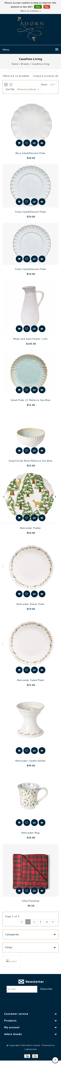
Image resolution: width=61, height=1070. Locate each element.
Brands (25, 63)
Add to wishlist (26, 143)
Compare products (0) (45, 75)
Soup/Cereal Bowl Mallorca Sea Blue (30, 460)
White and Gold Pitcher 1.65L (30, 338)
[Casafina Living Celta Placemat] (30, 870)
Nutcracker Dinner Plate (30, 604)
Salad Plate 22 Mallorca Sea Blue (30, 400)
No (46, 7)
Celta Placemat (30, 900)
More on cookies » (31, 11)
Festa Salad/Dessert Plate (30, 211)
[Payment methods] (27, 1055)
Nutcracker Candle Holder (30, 760)
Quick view (42, 143)
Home (15, 63)
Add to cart (19, 143)
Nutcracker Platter (30, 528)
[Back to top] (55, 1060)
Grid (6, 85)
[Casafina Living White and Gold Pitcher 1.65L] (30, 307)
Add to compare (34, 143)
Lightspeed (31, 1049)
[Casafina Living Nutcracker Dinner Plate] (30, 569)
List (11, 85)
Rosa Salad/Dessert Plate (30, 153)
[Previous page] (21, 921)
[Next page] (53, 921)
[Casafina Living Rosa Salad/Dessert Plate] (30, 124)
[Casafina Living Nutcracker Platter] (30, 498)
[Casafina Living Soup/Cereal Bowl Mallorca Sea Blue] (30, 434)
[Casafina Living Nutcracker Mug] (30, 800)
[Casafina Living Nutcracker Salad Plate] (30, 645)
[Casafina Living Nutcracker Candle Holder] (30, 723)
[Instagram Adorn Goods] (33, 998)
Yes (38, 7)
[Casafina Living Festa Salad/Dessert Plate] (30, 186)
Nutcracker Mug (31, 832)
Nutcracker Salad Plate (30, 680)
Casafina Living (40, 63)
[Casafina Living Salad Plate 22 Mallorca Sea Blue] (30, 373)
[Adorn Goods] (30, 29)
